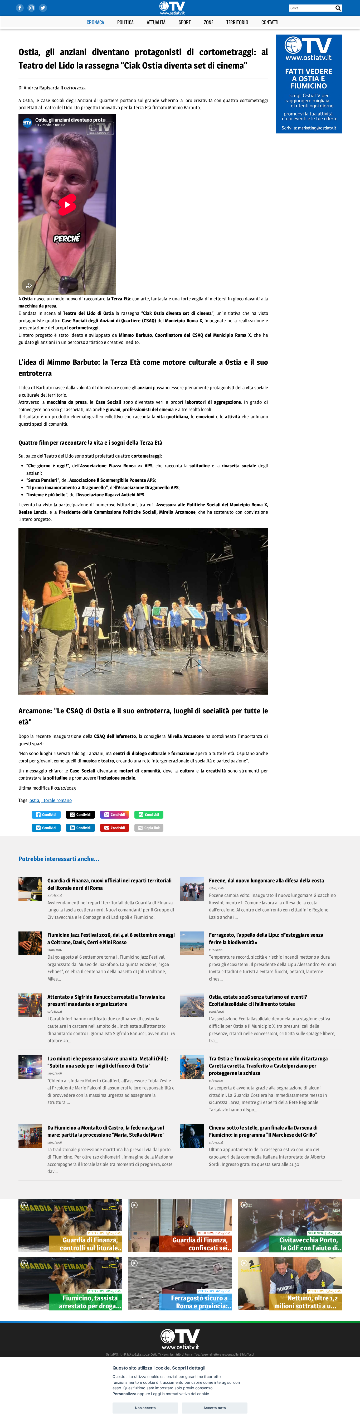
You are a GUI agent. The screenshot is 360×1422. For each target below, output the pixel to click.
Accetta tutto (214, 1408)
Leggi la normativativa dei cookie (180, 1393)
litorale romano (56, 800)
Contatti (270, 22)
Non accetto (145, 1408)
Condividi (49, 814)
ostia (34, 800)
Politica (125, 22)
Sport (185, 22)
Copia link (152, 827)
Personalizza (124, 1393)
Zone (208, 22)
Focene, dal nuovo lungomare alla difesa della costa (266, 880)
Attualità (156, 22)
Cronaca (95, 22)
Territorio (237, 22)
